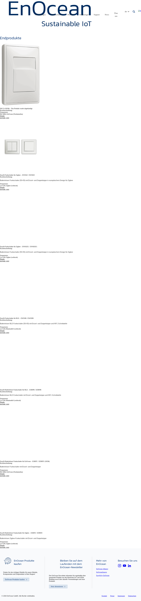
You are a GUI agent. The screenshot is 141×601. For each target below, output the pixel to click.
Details (4, 117)
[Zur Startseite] (50, 25)
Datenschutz (132, 596)
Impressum (121, 596)
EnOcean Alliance (102, 569)
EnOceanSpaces (101, 572)
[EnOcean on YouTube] (124, 565)
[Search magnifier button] (134, 12)
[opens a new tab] (129, 565)
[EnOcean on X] (119, 565)
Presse (112, 596)
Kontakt (104, 596)
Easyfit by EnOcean (102, 575)
